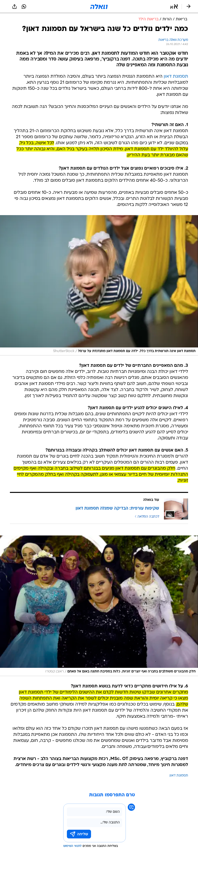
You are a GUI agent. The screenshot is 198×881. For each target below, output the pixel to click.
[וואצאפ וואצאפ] (23, 6)
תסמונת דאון (176, 76)
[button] (174, 6)
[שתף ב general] (14, 6)
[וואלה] (99, 6)
